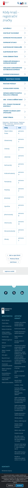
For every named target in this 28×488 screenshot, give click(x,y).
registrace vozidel (9, 271)
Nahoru (14, 287)
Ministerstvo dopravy (6, 3)
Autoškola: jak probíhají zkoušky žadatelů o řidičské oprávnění (20, 324)
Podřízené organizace (7, 340)
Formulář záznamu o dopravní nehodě (11, 62)
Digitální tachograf (11, 33)
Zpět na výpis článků (14, 255)
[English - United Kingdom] (22, 4)
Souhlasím (19, 485)
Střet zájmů (4, 355)
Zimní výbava (8, 117)
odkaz (18, 479)
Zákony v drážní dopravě (20, 421)
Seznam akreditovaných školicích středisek (12, 94)
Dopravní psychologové (12, 38)
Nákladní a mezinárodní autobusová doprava (12, 69)
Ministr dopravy (5, 320)
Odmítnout (10, 485)
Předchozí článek (14, 258)
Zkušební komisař (18, 433)
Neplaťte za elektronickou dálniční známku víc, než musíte (19, 458)
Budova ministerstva (6, 329)
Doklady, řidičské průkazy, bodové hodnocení (18, 425)
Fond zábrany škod (10, 56)
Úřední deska (5, 323)
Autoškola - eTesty (18, 385)
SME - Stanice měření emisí (12, 100)
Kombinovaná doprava (19, 328)
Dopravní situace (10, 42)
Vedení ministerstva (6, 326)
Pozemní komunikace (11, 74)
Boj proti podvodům (7, 361)
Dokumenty (6, 122)
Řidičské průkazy (9, 84)
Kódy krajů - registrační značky (15, 123)
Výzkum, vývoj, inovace (19, 430)
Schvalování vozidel (11, 88)
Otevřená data (5, 337)
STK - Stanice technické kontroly (11, 105)
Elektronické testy (10, 52)
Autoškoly (7, 28)
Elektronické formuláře (12, 47)
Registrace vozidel (13, 79)
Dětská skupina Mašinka (7, 382)
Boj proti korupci (6, 358)
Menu (25, 3)
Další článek (13, 262)
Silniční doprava (14, 122)
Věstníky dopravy (18, 418)
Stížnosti (4, 343)
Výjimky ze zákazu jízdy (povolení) (12, 112)
